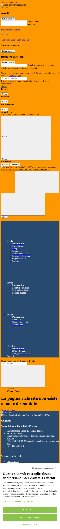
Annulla (5, 164)
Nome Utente (33, 21)
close (4, 217)
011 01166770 (17, 433)
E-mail (30, 65)
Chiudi (4, 94)
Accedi (5, 8)
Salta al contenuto (9, 2)
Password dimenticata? (11, 29)
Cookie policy (13, 461)
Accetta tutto (30, 510)
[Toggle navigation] (23, 204)
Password (31, 24)
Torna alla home (8, 410)
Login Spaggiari (15, 76)
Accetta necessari (30, 517)
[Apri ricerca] (37, 182)
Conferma (15, 164)
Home (9, 388)
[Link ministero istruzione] (13, 5)
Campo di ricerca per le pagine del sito (18, 361)
